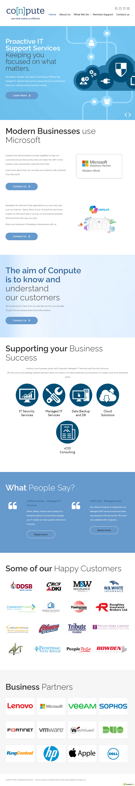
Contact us (122, 14)
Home (52, 14)
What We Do (82, 14)
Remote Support (103, 14)
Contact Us (20, 186)
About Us (65, 14)
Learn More (20, 95)
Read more (41, 534)
